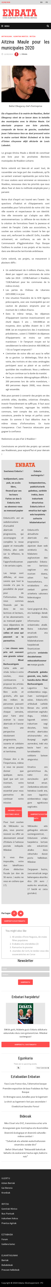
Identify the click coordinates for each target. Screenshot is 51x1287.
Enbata (24, 54)
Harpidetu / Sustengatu (25, 1044)
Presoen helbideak (10, 1269)
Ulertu (5, 1178)
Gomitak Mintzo (20, 36)
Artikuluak (6, 36)
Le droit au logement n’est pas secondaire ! (25, 1101)
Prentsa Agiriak (8, 1223)
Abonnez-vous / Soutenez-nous (13, 812)
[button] (19, 1067)
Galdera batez (8, 1244)
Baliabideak (7, 1264)
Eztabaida (7, 1234)
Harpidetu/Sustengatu (39, 816)
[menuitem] (41, 2)
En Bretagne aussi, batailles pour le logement (25, 1096)
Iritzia (32, 36)
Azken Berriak (8, 1183)
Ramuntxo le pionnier (22, 947)
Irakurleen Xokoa (9, 1218)
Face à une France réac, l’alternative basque (25, 1083)
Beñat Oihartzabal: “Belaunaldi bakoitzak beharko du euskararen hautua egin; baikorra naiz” (25, 1153)
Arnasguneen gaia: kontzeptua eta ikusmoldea (25, 1127)
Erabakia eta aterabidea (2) (25, 943)
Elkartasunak (9, 1255)
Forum (4, 1239)
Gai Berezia (6, 1187)
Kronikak (5, 1192)
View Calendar (41, 1068)
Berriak (4, 1260)
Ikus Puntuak (7, 1213)
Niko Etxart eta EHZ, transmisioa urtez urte (25, 1123)
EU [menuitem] (41, 2)
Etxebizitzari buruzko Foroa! (25, 1106)
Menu (7, 26)
